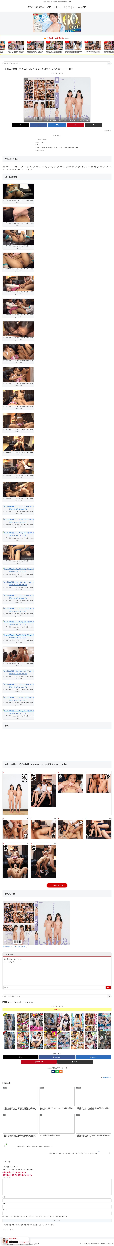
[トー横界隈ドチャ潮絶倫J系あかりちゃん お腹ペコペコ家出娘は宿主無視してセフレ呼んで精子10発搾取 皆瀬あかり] (91, 1040)
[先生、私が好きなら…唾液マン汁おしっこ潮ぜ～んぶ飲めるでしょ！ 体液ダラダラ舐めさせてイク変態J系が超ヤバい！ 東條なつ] (36, 1040)
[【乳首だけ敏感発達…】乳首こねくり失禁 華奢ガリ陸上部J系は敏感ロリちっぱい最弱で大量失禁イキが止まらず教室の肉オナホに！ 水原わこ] (9, 1040)
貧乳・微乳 (30, 1002)
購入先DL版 (40, 150)
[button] (93, 125)
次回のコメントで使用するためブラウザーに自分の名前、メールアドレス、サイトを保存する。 (36, 1216)
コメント (6, 1177)
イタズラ (11, 1002)
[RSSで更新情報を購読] (61, 1071)
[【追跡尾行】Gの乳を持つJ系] (104, 1040)
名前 (4, 1197)
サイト (5, 1210)
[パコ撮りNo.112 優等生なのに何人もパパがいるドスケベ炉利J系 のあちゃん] (50, 1040)
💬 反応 (23, 1242)
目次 (54, 135)
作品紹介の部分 (41, 139)
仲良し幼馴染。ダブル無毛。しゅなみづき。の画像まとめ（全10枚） (57, 147)
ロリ (5, 1002)
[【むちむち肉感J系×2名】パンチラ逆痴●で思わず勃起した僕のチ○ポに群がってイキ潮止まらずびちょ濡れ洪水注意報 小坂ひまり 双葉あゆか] (63, 1040)
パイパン (18, 1002)
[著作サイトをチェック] (53, 1071)
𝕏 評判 (13, 1242)
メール (5, 1203)
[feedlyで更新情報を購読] (57, 1071)
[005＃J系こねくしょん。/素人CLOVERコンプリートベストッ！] (23, 1040)
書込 (108, 987)
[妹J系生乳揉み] (77, 1040)
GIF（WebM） (41, 142)
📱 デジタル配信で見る (57, 885)
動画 (38, 145)
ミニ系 (24, 1002)
